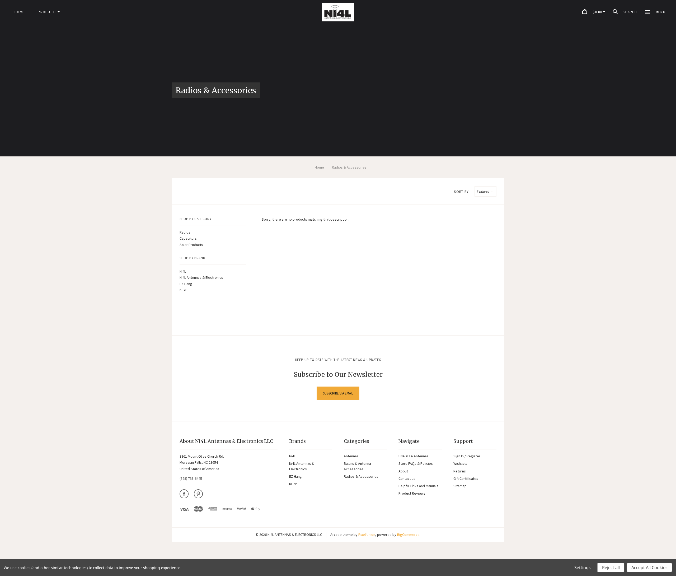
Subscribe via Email (338, 393)
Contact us (406, 478)
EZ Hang (186, 283)
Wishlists (460, 463)
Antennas (351, 456)
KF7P (183, 289)
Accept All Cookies (649, 567)
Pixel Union (366, 534)
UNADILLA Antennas (413, 456)
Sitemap (460, 486)
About (403, 471)
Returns (459, 471)
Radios (185, 232)
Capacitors (188, 238)
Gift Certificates (465, 478)
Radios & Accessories (361, 476)
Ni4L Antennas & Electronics (201, 277)
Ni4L (183, 271)
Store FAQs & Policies (415, 463)
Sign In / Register (466, 456)
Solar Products (191, 244)
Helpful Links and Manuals (418, 486)
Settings (582, 567)
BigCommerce (408, 534)
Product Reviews (411, 493)
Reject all (611, 567)
